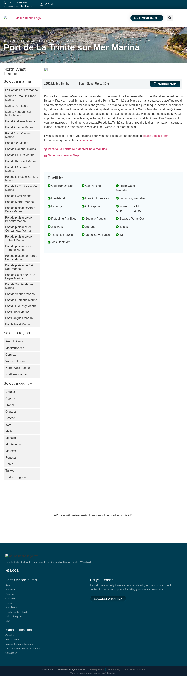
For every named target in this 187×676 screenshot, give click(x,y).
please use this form (155, 135)
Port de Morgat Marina (19, 201)
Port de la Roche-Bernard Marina (21, 178)
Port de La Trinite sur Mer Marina (21, 188)
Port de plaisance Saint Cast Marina (20, 267)
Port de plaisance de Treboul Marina (18, 238)
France (28, 40)
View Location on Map (63, 155)
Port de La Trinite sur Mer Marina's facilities (77, 149)
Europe (11, 40)
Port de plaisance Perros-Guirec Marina (21, 257)
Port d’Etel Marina (16, 143)
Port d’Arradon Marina (19, 127)
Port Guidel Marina (17, 312)
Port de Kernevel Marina (21, 161)
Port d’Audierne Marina (20, 121)
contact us (86, 140)
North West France (57, 40)
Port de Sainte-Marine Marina (19, 286)
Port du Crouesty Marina (21, 306)
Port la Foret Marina (18, 324)
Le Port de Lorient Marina (21, 90)
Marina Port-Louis (16, 105)
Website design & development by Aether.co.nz (93, 673)
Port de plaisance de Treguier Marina (18, 248)
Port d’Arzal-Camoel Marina (18, 135)
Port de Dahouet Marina (20, 149)
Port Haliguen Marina (19, 318)
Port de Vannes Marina (20, 294)
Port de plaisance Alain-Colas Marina (20, 209)
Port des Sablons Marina (21, 300)
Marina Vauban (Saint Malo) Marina (19, 113)
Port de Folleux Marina (20, 155)
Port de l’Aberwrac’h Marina (18, 169)
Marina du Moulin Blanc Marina (20, 98)
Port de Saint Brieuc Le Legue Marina (20, 276)
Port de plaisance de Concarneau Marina (18, 229)
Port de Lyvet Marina (18, 195)
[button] (179, 18)
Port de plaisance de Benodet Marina (18, 219)
